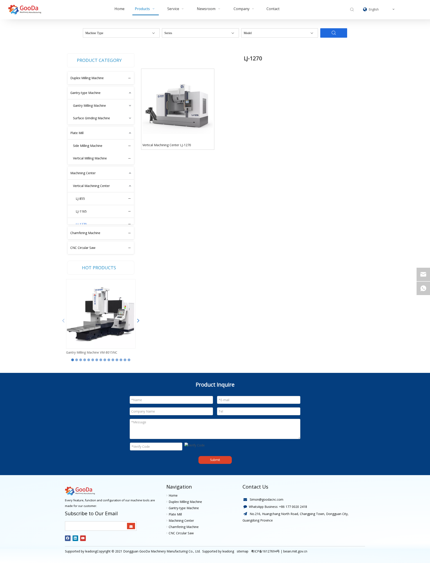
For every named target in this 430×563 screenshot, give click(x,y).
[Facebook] (68, 538)
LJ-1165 (81, 211)
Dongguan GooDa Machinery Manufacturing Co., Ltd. (161, 551)
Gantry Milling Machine (89, 105)
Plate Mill (77, 133)
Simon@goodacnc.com (266, 499)
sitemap (242, 551)
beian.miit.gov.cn (295, 551)
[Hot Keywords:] (352, 10)
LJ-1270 (81, 224)
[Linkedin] (75, 538)
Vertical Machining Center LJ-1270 (166, 145)
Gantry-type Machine (85, 93)
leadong (228, 551)
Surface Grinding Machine (91, 118)
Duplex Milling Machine (87, 78)
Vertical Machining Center (91, 186)
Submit (215, 460)
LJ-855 (80, 198)
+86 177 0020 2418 (293, 506)
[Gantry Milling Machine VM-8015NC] (100, 313)
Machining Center (83, 173)
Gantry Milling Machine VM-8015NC (91, 352)
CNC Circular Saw (82, 248)
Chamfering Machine (85, 233)
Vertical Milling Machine (90, 158)
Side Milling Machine (87, 145)
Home (173, 495)
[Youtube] (83, 538)
